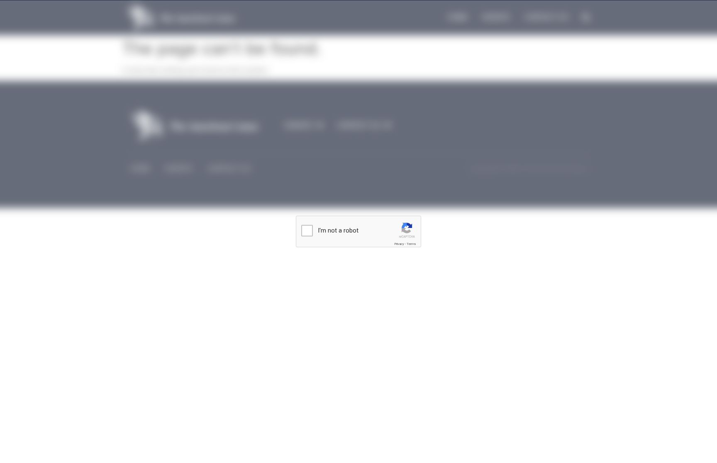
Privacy (399, 244)
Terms (411, 244)
